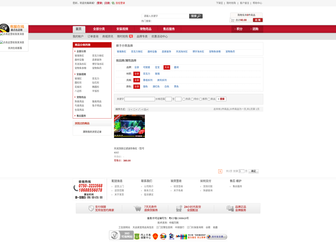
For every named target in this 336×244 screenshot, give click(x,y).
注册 (107, 3)
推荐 (204, 99)
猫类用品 (97, 101)
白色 (166, 86)
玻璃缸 (78, 78)
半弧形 (95, 91)
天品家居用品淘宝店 (143, 227)
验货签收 (178, 186)
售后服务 (81, 116)
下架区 (219, 3)
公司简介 (148, 186)
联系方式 (148, 190)
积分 (239, 29)
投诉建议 (148, 194)
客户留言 (244, 3)
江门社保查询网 (195, 227)
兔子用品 (97, 105)
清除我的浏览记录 (92, 132)
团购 (255, 29)
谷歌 (208, 227)
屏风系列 (162, 80)
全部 (136, 67)
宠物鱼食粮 (80, 68)
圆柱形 (78, 82)
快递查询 (208, 190)
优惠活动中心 (159, 36)
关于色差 (178, 190)
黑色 (176, 86)
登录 (99, 3)
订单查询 (93, 36)
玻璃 (157, 73)
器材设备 (79, 59)
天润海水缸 (80, 64)
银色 (145, 86)
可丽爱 (146, 67)
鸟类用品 (79, 105)
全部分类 (81, 51)
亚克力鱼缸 (98, 55)
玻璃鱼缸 (79, 55)
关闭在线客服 (15, 48)
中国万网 (173, 222)
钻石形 (95, 82)
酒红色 (156, 86)
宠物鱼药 (97, 68)
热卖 (188, 99)
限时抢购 (231, 3)
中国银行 (179, 227)
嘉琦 (176, 67)
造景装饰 (97, 59)
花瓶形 (78, 87)
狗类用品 (79, 101)
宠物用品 (81, 97)
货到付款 (208, 186)
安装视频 (81, 74)
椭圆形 (95, 87)
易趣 (215, 227)
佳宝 (157, 67)
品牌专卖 (142, 36)
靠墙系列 (147, 80)
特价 (196, 99)
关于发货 (119, 194)
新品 (213, 99)
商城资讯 (107, 36)
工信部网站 (124, 227)
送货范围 (119, 190)
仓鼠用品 (79, 110)
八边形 (78, 91)
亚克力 (95, 78)
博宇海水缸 (98, 64)
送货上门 (119, 186)
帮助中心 (257, 3)
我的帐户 (78, 36)
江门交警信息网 (164, 227)
